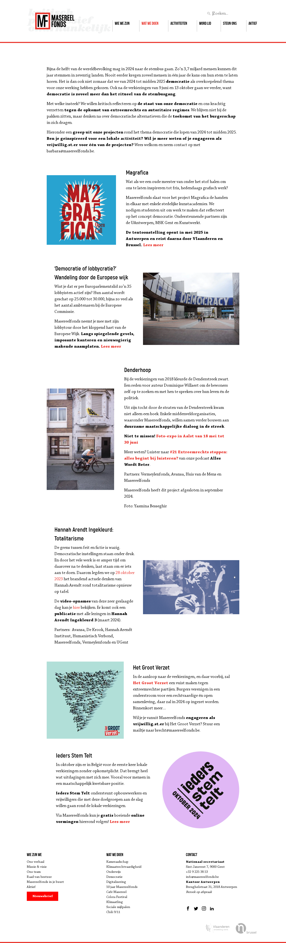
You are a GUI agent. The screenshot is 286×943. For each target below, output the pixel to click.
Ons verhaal (35, 862)
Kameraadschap (117, 862)
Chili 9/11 (113, 912)
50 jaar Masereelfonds (122, 887)
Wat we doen (150, 23)
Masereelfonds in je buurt (45, 882)
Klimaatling (114, 902)
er (161, 245)
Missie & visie (37, 867)
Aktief (253, 23)
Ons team (34, 872)
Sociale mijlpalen (118, 907)
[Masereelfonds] (54, 19)
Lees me (151, 245)
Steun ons (230, 23)
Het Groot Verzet (150, 683)
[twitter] (196, 908)
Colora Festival (116, 897)
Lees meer (120, 822)
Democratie (114, 877)
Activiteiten (178, 23)
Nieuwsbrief (42, 896)
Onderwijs (113, 872)
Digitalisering (116, 882)
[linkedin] (212, 908)
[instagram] (204, 908)
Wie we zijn (122, 23)
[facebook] (188, 908)
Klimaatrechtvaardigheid (123, 867)
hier (76, 608)
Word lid (205, 23)
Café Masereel (116, 892)
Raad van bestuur (39, 877)
